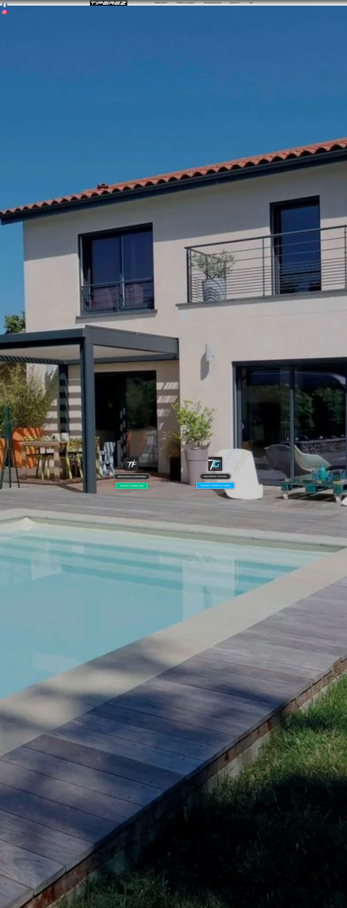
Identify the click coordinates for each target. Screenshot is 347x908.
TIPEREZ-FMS (160, 2)
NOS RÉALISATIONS (212, 2)
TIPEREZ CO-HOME (184, 2)
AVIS (251, 2)
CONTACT (234, 2)
